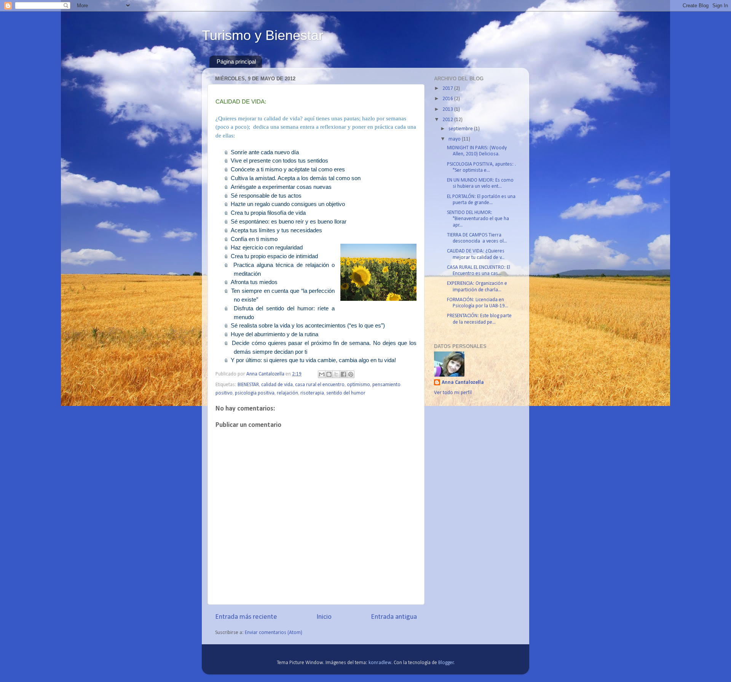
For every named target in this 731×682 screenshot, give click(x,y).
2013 (448, 109)
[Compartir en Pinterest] (350, 374)
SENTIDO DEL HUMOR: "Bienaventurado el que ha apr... (478, 218)
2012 (448, 119)
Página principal (236, 61)
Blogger (446, 662)
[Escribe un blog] (329, 374)
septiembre (461, 128)
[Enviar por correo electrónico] (322, 374)
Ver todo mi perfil (453, 392)
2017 (448, 88)
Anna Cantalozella (463, 382)
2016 (448, 98)
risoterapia (312, 393)
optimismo (358, 384)
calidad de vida (277, 384)
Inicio (324, 617)
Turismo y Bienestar (262, 35)
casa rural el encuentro (320, 384)
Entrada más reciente (246, 617)
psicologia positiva (255, 393)
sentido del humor (346, 393)
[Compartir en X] (336, 374)
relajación (287, 393)
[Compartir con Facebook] (343, 374)
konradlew (380, 662)
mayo (455, 139)
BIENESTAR (248, 384)
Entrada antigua (394, 617)
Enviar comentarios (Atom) (273, 632)
